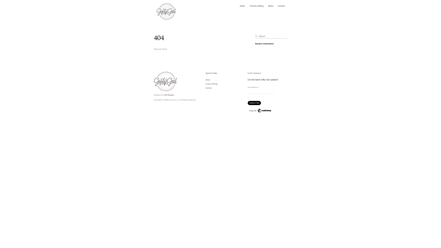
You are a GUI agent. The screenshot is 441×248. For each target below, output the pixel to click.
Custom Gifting (256, 6)
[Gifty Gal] (166, 22)
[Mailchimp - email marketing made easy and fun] (260, 112)
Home (242, 6)
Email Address (253, 87)
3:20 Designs (169, 95)
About (270, 6)
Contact (281, 6)
